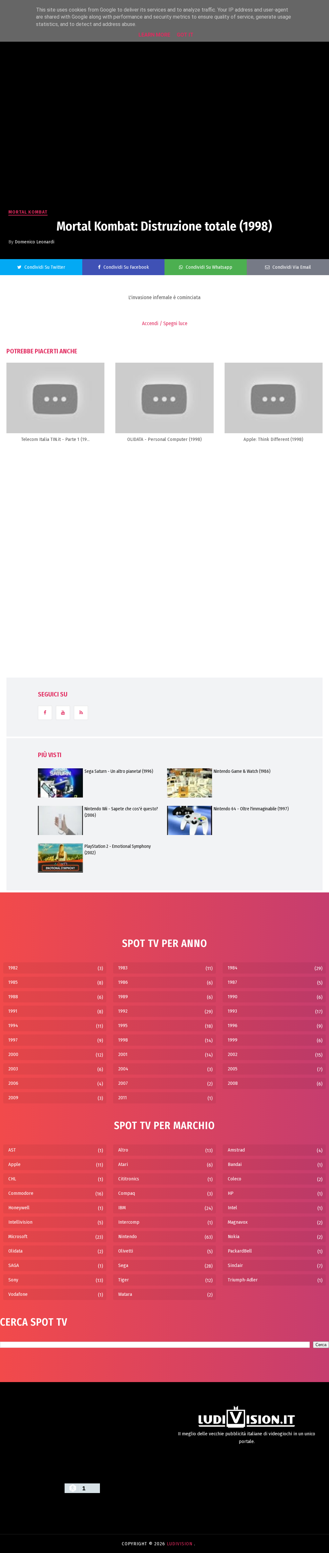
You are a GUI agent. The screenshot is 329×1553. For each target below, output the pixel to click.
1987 (232, 982)
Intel (232, 1208)
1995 (123, 1025)
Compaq (126, 1193)
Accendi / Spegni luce (164, 323)
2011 (122, 1098)
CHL (12, 1179)
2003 (13, 1069)
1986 (123, 982)
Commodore (20, 1193)
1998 (123, 1040)
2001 (123, 1054)
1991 (12, 1011)
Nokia (233, 1236)
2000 (13, 1054)
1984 (232, 968)
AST (12, 1150)
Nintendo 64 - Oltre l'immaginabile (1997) (251, 809)
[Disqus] (164, 529)
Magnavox (238, 1222)
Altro (123, 1150)
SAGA (13, 1265)
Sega (123, 1265)
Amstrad (236, 1150)
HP (231, 1193)
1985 (13, 982)
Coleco (234, 1179)
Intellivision (20, 1222)
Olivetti (125, 1251)
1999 (232, 1040)
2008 (233, 1083)
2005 (232, 1069)
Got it (185, 35)
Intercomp (128, 1222)
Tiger (123, 1280)
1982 (13, 968)
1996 (232, 1025)
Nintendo (127, 1236)
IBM (122, 1208)
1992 (123, 1011)
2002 (232, 1054)
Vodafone (18, 1294)
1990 (232, 997)
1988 (13, 997)
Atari (123, 1164)
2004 (123, 1069)
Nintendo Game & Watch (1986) (242, 771)
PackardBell (240, 1251)
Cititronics (128, 1179)
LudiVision (180, 1544)
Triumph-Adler (243, 1280)
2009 (13, 1098)
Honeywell (19, 1208)
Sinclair (235, 1265)
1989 (123, 997)
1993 (232, 1011)
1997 (13, 1040)
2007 (123, 1083)
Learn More (154, 35)
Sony (13, 1280)
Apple (14, 1164)
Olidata (15, 1251)
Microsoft (17, 1236)
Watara (125, 1294)
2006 (13, 1083)
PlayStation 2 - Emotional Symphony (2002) (117, 850)
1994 (13, 1025)
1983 (123, 968)
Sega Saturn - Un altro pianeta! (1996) (118, 771)
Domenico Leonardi (34, 242)
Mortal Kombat (28, 212)
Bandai (235, 1164)
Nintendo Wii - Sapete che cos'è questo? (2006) (121, 812)
